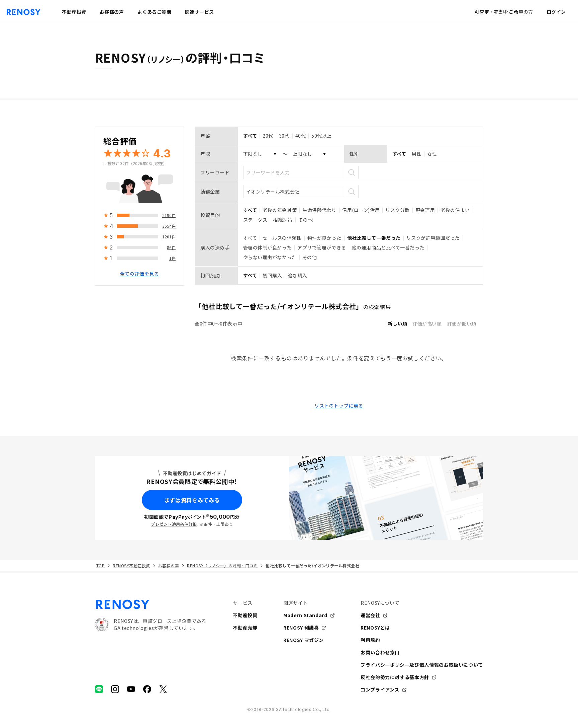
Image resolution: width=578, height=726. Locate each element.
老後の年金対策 (280, 210)
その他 (305, 219)
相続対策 (282, 219)
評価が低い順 (461, 323)
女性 (432, 153)
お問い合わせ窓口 (380, 652)
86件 (171, 247)
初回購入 (272, 275)
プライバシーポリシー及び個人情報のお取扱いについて (422, 664)
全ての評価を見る (139, 273)
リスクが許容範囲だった (433, 237)
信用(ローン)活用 (361, 210)
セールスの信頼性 (282, 237)
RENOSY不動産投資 (131, 565)
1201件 (169, 236)
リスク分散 (397, 210)
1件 (172, 258)
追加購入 (297, 275)
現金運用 (425, 210)
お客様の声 (168, 565)
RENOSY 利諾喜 (301, 627)
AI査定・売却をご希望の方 (504, 11)
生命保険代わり (319, 210)
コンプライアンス (380, 689)
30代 (284, 135)
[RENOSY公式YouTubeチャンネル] (131, 689)
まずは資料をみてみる (192, 500)
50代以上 (321, 135)
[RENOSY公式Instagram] (115, 689)
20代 (268, 135)
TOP (100, 565)
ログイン (556, 11)
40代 (300, 135)
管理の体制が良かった (267, 247)
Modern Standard (305, 615)
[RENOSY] (150, 604)
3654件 (169, 226)
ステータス (255, 219)
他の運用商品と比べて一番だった (388, 247)
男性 (416, 153)
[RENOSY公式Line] (99, 689)
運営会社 (370, 615)
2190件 (169, 215)
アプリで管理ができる (321, 247)
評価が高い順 (427, 323)
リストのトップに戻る (338, 405)
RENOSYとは (375, 627)
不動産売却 (245, 627)
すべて (250, 237)
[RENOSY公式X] (163, 689)
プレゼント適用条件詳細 (174, 524)
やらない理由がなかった (270, 257)
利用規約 (370, 640)
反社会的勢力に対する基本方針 (395, 677)
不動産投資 (245, 615)
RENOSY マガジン (303, 640)
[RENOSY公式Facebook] (147, 689)
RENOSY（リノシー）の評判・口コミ (222, 565)
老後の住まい (455, 210)
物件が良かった (324, 237)
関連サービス (199, 11)
